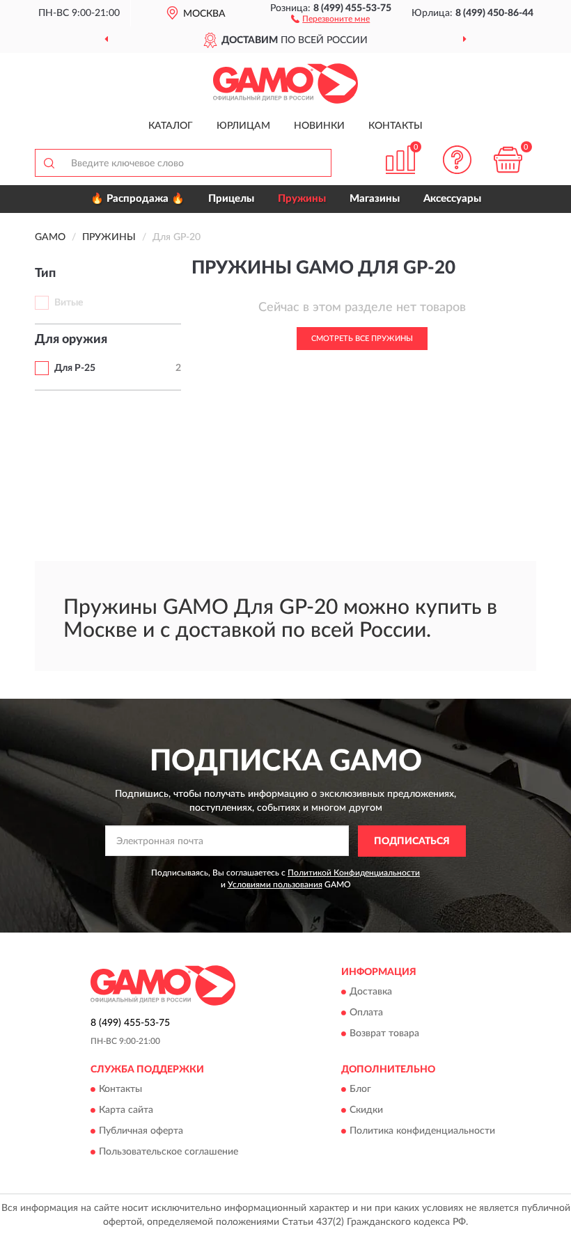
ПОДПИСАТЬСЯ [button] (412, 841)
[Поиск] (49, 163)
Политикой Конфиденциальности (354, 873)
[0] (508, 159)
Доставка (371, 992)
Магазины (375, 198)
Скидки (366, 1111)
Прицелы (231, 198)
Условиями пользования (275, 884)
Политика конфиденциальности (422, 1131)
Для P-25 (74, 368)
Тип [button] (45, 273)
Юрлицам (243, 126)
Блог (360, 1090)
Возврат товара (384, 1034)
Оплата (366, 1013)
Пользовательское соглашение (168, 1152)
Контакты (395, 126)
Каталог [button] (170, 126)
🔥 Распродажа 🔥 (138, 198)
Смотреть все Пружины (362, 338)
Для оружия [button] (71, 339)
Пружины (302, 198)
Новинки (319, 126)
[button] (330, 18)
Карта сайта (126, 1111)
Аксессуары (452, 198)
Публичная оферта (141, 1131)
